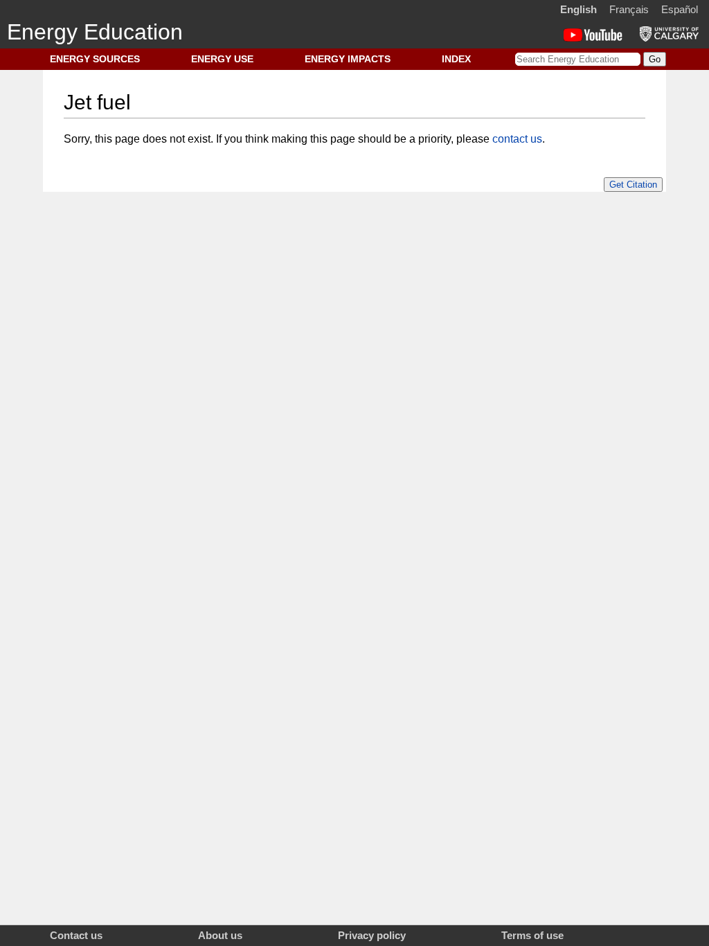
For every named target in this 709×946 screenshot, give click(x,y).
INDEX (456, 58)
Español (679, 9)
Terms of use (532, 935)
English (578, 9)
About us (220, 935)
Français (629, 9)
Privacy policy (372, 935)
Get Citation (633, 184)
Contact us (76, 935)
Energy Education (95, 31)
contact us (517, 139)
